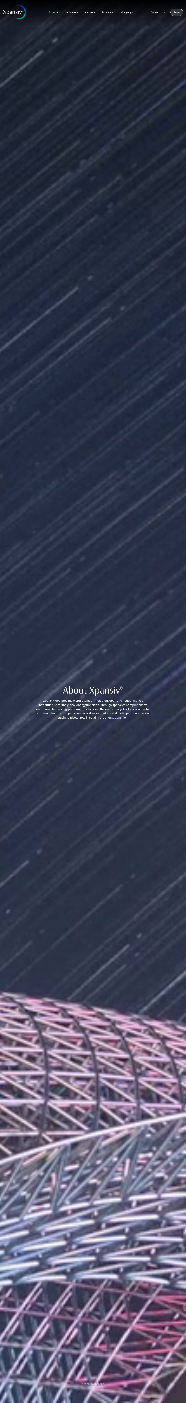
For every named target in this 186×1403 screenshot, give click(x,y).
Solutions (71, 12)
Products (53, 12)
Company (126, 12)
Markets (89, 12)
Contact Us (156, 12)
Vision (8, 701)
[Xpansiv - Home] (13, 12)
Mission (9, 693)
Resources (107, 12)
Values (9, 710)
